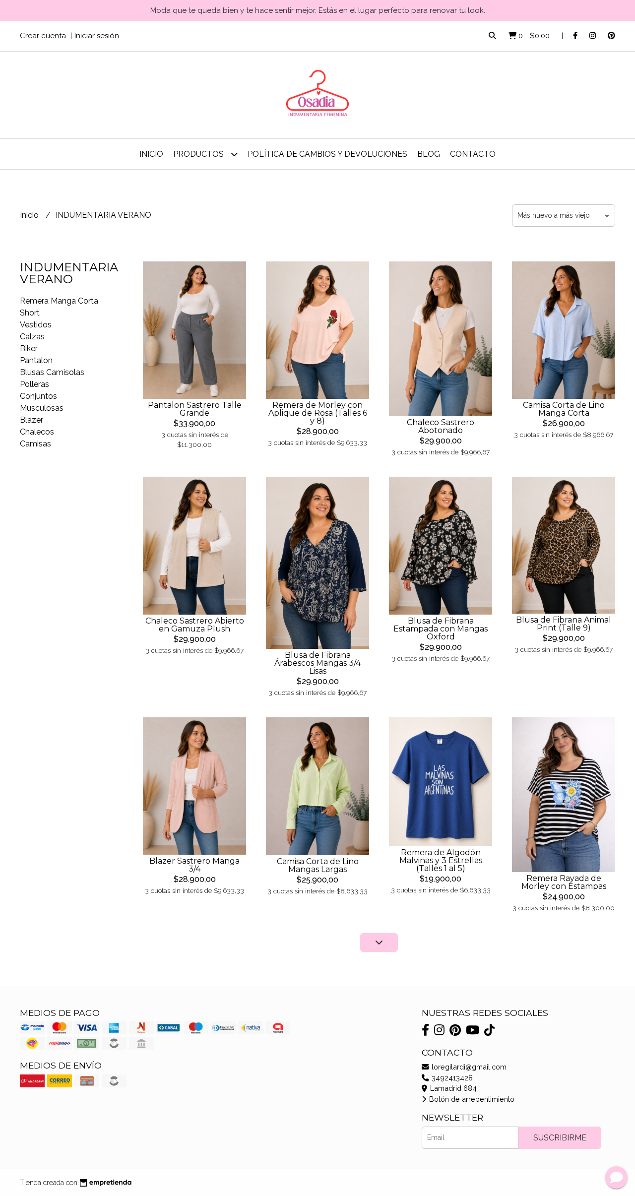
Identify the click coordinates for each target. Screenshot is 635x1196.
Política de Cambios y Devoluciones (327, 154)
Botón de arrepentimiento (470, 1099)
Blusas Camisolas (52, 372)
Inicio (151, 154)
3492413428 (451, 1077)
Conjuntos (38, 396)
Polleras (34, 384)
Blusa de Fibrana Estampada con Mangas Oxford (440, 628)
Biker (29, 348)
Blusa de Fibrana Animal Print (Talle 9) (563, 623)
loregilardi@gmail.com (468, 1067)
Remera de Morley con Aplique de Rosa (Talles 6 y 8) (317, 413)
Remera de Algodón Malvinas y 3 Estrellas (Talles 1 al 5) (440, 860)
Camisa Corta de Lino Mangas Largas (318, 865)
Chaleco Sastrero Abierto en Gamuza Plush (194, 624)
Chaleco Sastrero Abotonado (440, 426)
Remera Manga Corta (59, 301)
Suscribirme (559, 1137)
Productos (199, 154)
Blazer (31, 420)
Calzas (32, 336)
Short (30, 312)
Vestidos (36, 324)
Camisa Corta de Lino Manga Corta (564, 409)
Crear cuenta (43, 35)
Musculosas (42, 408)
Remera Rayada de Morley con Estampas (563, 882)
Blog (428, 154)
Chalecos (37, 432)
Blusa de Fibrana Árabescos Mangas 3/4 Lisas (317, 663)
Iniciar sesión (96, 35)
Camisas (35, 443)
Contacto (473, 154)
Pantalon (36, 360)
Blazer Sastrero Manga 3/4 (194, 865)
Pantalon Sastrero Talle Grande (195, 409)
